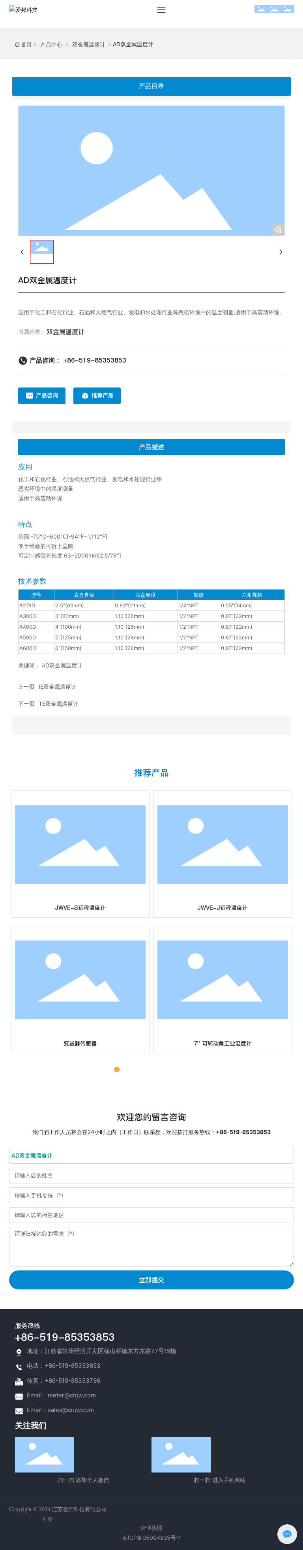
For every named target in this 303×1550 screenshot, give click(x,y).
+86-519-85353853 (94, 360)
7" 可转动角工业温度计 (223, 1043)
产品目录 (151, 86)
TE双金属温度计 (59, 703)
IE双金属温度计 (58, 686)
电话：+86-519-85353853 (64, 1365)
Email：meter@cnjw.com (61, 1395)
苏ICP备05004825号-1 (151, 1537)
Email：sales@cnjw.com (60, 1410)
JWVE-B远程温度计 (80, 908)
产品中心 (51, 44)
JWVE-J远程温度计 (222, 908)
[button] (108, 1069)
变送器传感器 (80, 1043)
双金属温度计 (88, 44)
